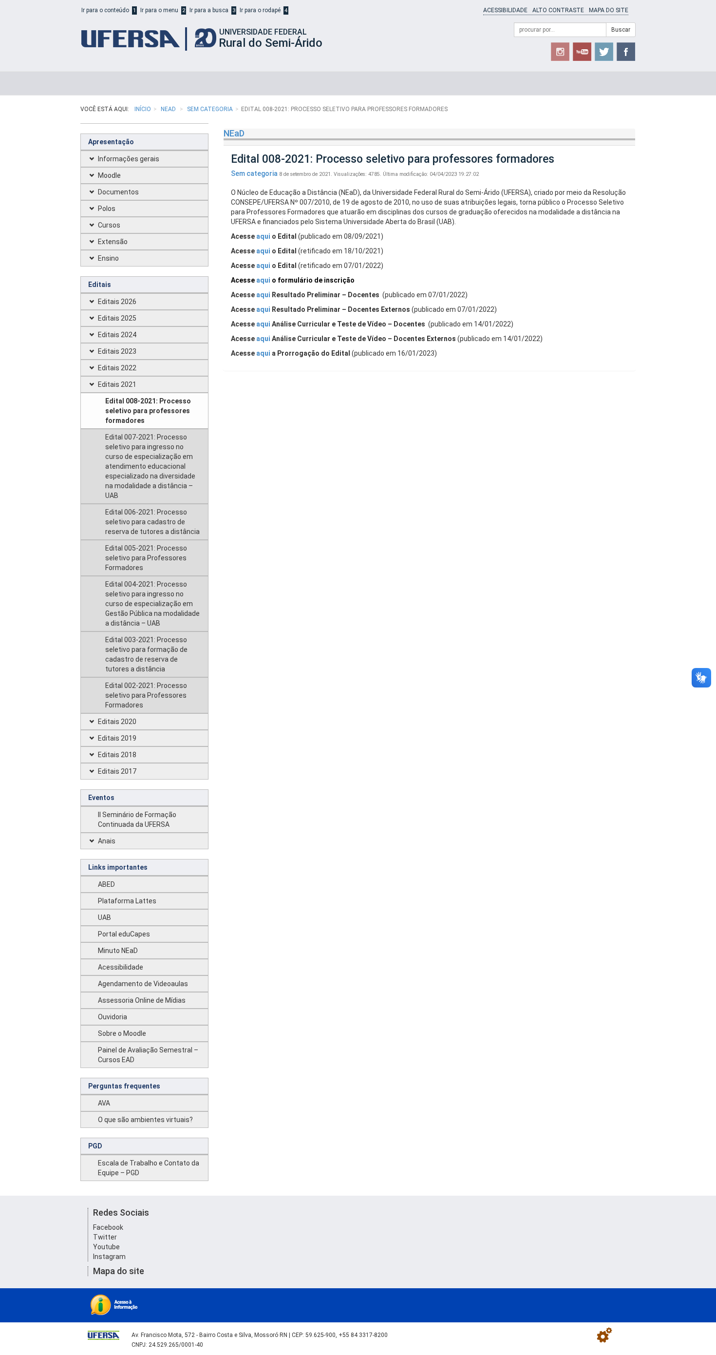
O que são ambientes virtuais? (145, 1120)
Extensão (113, 242)
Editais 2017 (117, 771)
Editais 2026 (117, 301)
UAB (104, 917)
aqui (263, 236)
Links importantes (118, 867)
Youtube (106, 1247)
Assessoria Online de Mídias (142, 1000)
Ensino (108, 258)
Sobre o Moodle (122, 1033)
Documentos (118, 192)
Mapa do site (608, 10)
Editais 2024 (117, 335)
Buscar (620, 29)
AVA (104, 1103)
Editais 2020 (117, 721)
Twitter (105, 1237)
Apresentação (111, 142)
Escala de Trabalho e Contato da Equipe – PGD (148, 1168)
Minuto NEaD (118, 950)
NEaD (169, 109)
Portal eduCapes (124, 934)
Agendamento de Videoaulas (143, 984)
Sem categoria (210, 109)
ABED (106, 884)
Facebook (108, 1227)
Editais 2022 (117, 368)
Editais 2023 (117, 351)
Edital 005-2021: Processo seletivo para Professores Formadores (146, 558)
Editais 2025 (117, 318)
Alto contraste (558, 10)
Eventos (101, 798)
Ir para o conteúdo (105, 10)
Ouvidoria (112, 1017)
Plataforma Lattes (127, 901)
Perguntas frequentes (124, 1086)
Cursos (109, 225)
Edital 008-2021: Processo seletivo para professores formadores (148, 410)
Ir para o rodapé (260, 10)
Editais (99, 284)
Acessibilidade (505, 10)
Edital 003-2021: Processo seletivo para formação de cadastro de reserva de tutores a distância (146, 654)
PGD (95, 1146)
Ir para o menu (159, 10)
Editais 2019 (117, 738)
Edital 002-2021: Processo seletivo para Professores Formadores (146, 695)
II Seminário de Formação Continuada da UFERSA (137, 819)
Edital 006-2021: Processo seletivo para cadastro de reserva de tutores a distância (152, 521)
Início (142, 109)
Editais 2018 (117, 755)
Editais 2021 (117, 384)
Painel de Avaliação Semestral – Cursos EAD (148, 1055)
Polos (106, 208)
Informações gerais (128, 159)
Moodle (109, 175)
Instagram (109, 1256)
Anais (106, 841)
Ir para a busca (208, 10)
